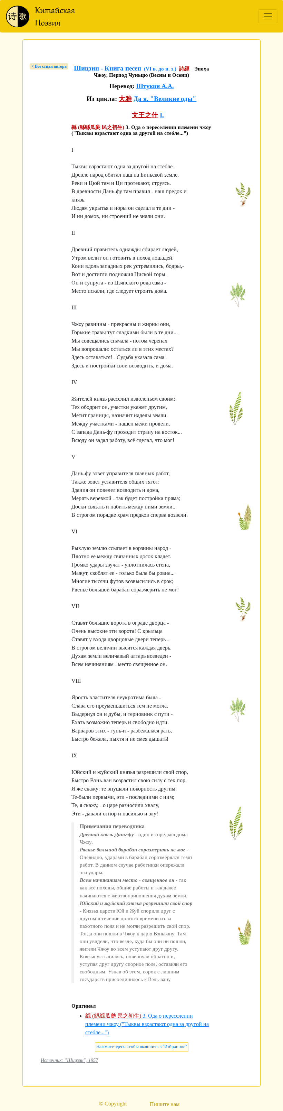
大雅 (125, 98)
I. (162, 115)
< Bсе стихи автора (49, 66)
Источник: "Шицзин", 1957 (69, 1060)
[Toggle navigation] (267, 16)
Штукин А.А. (155, 86)
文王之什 (145, 115)
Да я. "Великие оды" (165, 98)
